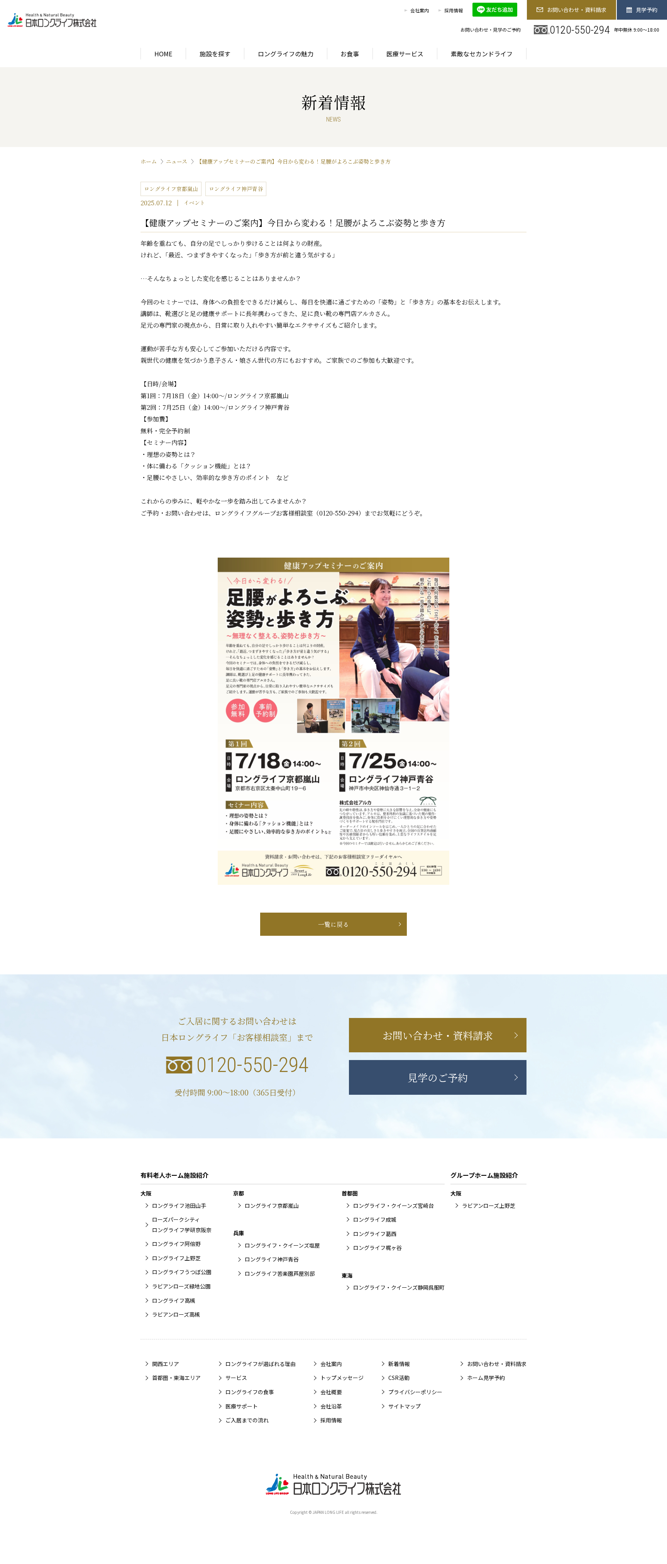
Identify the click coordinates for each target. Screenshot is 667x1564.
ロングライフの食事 (249, 1392)
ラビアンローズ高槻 (176, 1314)
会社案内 (419, 10)
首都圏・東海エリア (176, 1377)
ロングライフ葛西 (374, 1234)
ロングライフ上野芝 (176, 1258)
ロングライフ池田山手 (179, 1205)
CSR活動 (399, 1377)
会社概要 (331, 1392)
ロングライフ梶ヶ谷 (377, 1247)
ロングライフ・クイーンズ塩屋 (282, 1245)
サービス (236, 1377)
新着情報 (399, 1364)
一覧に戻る (333, 924)
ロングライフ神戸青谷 (272, 1259)
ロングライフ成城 (374, 1219)
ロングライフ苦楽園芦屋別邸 (280, 1273)
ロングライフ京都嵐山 (272, 1205)
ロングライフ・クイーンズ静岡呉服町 (399, 1287)
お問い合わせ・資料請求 (576, 10)
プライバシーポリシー (415, 1392)
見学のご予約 (438, 1077)
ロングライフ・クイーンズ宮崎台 (393, 1205)
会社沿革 (331, 1406)
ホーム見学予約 (486, 1377)
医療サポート (241, 1406)
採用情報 (453, 10)
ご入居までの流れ (247, 1420)
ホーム (149, 161)
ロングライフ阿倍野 (176, 1244)
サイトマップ (404, 1406)
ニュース (176, 161)
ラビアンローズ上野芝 (488, 1205)
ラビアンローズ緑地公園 (181, 1286)
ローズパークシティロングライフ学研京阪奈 (182, 1225)
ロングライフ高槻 (173, 1300)
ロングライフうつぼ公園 (182, 1272)
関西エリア (165, 1364)
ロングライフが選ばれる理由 (260, 1364)
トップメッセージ (342, 1377)
